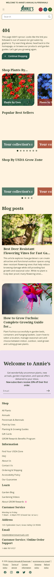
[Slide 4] (27, 150)
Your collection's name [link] (18, 144)
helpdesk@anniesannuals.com (15, 535)
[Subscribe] (48, 391)
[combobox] (27, 16)
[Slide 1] (17, 150)
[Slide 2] (20, 150)
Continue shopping (17, 56)
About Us (6, 460)
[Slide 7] (36, 150)
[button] (3, 9)
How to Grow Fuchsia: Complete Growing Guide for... (23, 322)
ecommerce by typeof (41, 561)
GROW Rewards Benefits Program (18, 438)
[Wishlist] (41, 9)
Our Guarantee (9, 479)
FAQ (4, 456)
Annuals (6, 415)
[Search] (49, 16)
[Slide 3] (23, 150)
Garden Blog (8, 492)
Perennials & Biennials (13, 419)
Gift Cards (7, 434)
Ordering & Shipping (12, 470)
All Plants (6, 410)
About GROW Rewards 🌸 (14, 501)
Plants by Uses (12, 102)
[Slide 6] (33, 150)
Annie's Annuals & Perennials (19, 561)
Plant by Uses (8, 424)
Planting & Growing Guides (15, 429)
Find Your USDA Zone (12, 451)
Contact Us (7, 465)
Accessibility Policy (11, 474)
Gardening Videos (11, 497)
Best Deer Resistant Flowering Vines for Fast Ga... (27, 251)
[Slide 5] (30, 150)
